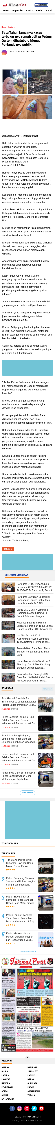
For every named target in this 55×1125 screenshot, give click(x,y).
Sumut (5, 1095)
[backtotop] (27, 1059)
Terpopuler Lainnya (27, 951)
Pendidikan (7, 1087)
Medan (31, 1079)
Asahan (5, 1067)
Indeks (29, 10)
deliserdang (8, 1099)
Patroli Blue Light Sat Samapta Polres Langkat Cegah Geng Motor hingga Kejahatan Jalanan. (18, 776)
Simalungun (34, 1091)
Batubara (11, 27)
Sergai (5, 1091)
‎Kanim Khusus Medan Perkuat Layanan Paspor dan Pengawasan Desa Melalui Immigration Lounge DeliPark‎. (21, 937)
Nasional (6, 1083)
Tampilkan (47, 689)
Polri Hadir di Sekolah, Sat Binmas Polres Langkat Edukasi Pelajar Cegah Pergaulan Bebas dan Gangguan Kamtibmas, (19, 701)
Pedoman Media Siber (32, 1117)
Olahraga (32, 1083)
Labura (5, 1075)
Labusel (32, 1075)
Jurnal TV (33, 1071)
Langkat (6, 1079)
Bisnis (39, 10)
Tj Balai (31, 1095)
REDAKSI (17, 1117)
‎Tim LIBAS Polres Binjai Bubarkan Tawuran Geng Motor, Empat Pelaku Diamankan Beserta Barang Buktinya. (21, 863)
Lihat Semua (27, 793)
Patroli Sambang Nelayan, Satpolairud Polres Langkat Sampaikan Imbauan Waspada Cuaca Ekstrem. (18, 739)
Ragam (31, 1087)
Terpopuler (17, 10)
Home (6, 10)
